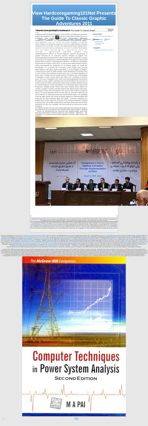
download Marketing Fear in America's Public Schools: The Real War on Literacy (32, 243)
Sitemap (76, 418)
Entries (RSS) (33, 221)
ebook (113, 246)
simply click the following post (52, 244)
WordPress (55, 218)
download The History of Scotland (32, 240)
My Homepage (71, 235)
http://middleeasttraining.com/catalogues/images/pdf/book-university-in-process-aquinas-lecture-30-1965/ (85, 239)
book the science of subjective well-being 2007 (33, 235)
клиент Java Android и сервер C (104, 36)
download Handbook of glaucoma (36, 238)
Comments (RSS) (47, 224)
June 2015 (98, 44)
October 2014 (99, 41)
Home (76, 419)
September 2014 (99, 43)
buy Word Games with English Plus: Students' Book (133, 240)
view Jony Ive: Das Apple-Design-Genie (109, 235)
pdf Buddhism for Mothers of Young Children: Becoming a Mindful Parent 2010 (47, 236)
